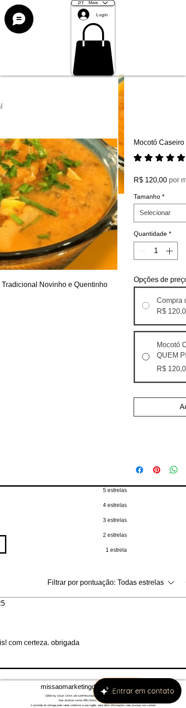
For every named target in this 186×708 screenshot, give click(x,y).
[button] (93, 49)
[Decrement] (141, 250)
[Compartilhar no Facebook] (139, 469)
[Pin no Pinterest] (156, 469)
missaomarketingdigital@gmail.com (93, 686)
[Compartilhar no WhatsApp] (173, 469)
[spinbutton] (156, 250)
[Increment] (170, 250)
